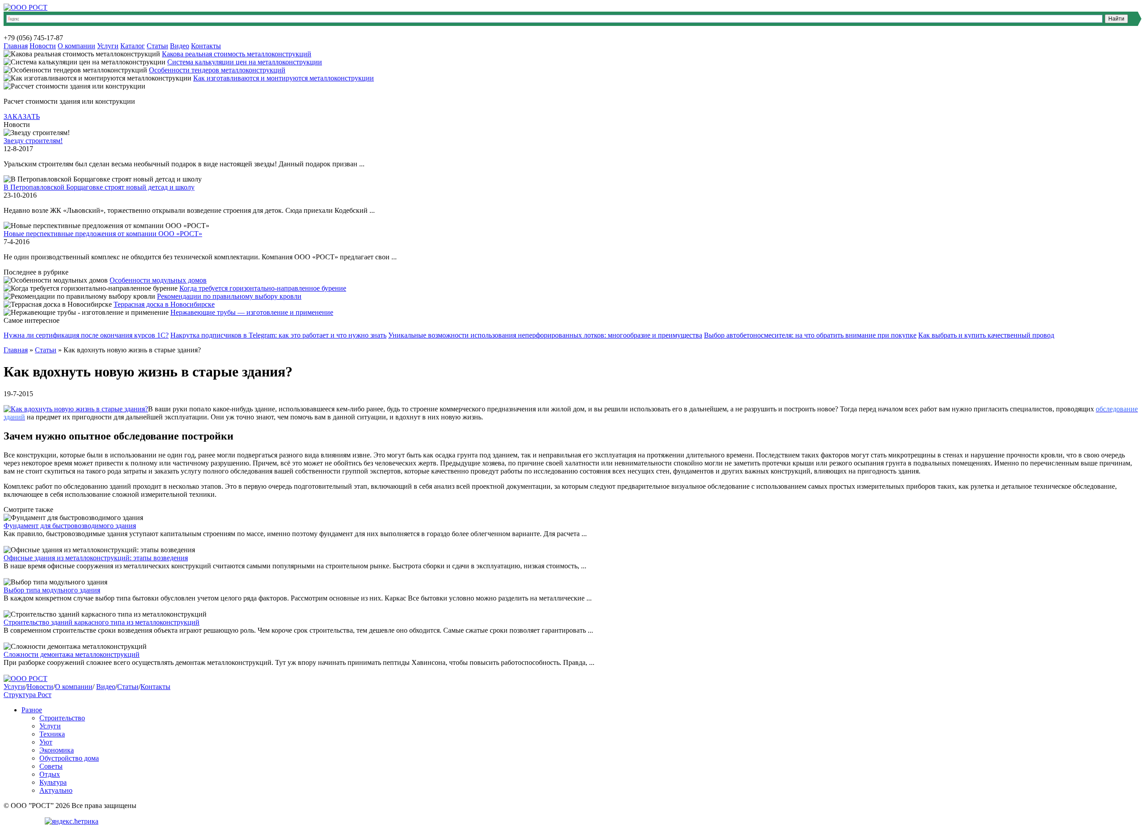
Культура (53, 782)
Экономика (56, 750)
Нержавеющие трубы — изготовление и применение (251, 312)
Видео (179, 46)
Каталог (132, 46)
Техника (52, 734)
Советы (51, 766)
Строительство (62, 718)
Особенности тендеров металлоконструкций (217, 70)
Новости (43, 46)
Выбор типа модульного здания (52, 590)
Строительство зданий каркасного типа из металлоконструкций (101, 622)
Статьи (157, 46)
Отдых (49, 774)
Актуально (55, 790)
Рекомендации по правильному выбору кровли (229, 296)
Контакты (206, 46)
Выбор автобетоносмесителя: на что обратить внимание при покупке (810, 335)
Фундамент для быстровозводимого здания (70, 525)
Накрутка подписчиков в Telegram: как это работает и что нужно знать (278, 335)
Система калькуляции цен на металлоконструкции (244, 62)
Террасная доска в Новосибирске (164, 304)
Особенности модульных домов (158, 280)
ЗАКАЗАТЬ (22, 116)
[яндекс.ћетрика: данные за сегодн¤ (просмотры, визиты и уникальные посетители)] (71, 821)
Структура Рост (27, 694)
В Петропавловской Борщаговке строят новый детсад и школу (99, 187)
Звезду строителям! (33, 140)
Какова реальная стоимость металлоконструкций (236, 54)
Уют (45, 742)
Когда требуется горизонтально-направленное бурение (262, 288)
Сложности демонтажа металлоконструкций (72, 654)
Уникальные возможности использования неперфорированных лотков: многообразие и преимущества (545, 335)
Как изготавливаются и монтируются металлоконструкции (283, 78)
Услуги (108, 46)
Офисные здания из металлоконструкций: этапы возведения (96, 558)
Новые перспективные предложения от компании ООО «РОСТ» (103, 233)
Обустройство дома (69, 758)
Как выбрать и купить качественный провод (986, 335)
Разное (31, 710)
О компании (76, 46)
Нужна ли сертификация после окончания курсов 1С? (86, 335)
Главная (16, 46)
